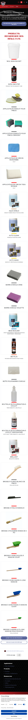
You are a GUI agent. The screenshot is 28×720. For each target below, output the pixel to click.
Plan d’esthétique (9, 666)
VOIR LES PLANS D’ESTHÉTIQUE (14, 642)
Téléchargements (9, 687)
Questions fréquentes (10, 685)
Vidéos (6, 683)
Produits (12, 6)
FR (21, 2)
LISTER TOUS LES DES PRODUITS (14, 638)
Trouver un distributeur (11, 673)
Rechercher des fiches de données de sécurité (14, 24)
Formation (7, 681)
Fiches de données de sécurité (13, 679)
